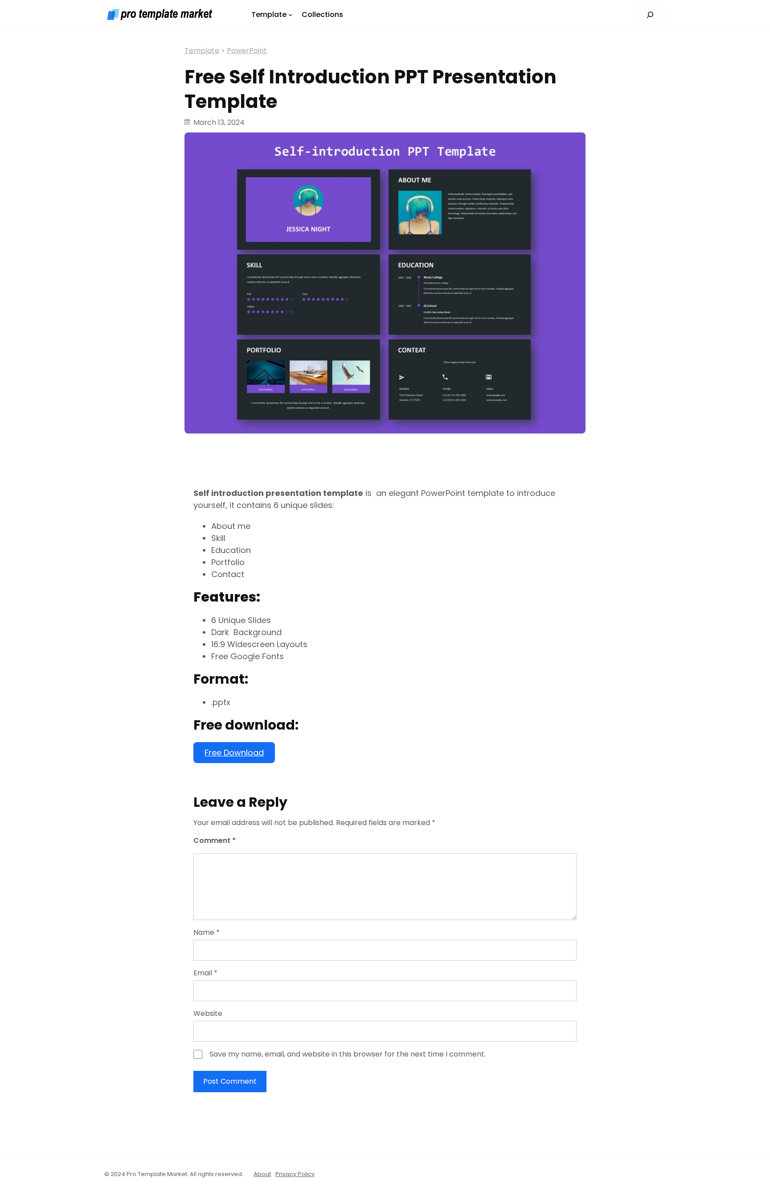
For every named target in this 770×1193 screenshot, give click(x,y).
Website (207, 1013)
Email (205, 973)
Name (206, 932)
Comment (214, 840)
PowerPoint (247, 50)
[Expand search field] (650, 14)
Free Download (234, 752)
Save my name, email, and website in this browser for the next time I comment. (347, 1054)
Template (201, 50)
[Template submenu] (290, 14)
